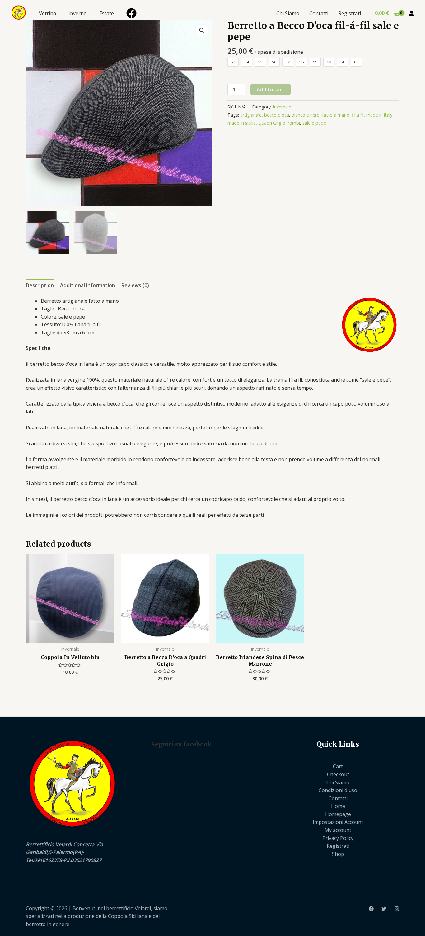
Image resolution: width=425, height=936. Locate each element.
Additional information (87, 285)
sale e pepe (314, 123)
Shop (338, 854)
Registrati (349, 13)
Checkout (338, 774)
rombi (294, 123)
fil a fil (358, 115)
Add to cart (270, 89)
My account (338, 830)
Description (40, 285)
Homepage (338, 814)
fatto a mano (335, 115)
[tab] (40, 285)
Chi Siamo (287, 13)
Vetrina (47, 13)
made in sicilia (241, 123)
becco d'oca (276, 115)
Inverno (77, 13)
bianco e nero (306, 115)
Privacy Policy (337, 838)
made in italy (379, 115)
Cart (338, 766)
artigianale (251, 115)
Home (338, 806)
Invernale (282, 107)
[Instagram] (396, 908)
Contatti (318, 13)
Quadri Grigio (271, 123)
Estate (106, 13)
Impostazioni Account (338, 822)
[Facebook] (131, 13)
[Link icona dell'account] (411, 13)
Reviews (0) (135, 285)
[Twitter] (383, 908)
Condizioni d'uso (338, 790)
